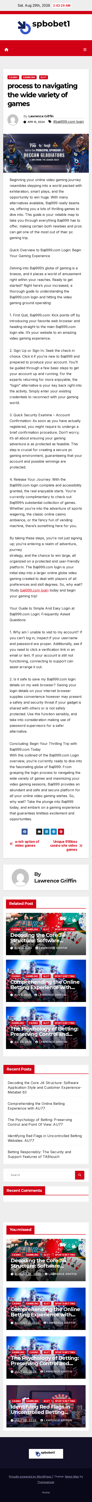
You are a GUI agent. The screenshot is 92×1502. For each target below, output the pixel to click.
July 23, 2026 (26, 1371)
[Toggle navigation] (85, 49)
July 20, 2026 (26, 1420)
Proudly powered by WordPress (30, 1476)
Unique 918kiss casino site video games (63, 846)
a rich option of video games (27, 844)
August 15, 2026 (28, 1274)
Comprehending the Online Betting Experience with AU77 (45, 987)
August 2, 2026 (28, 1322)
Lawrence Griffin (41, 116)
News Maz (72, 1476)
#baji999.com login (68, 121)
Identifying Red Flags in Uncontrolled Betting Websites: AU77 (40, 1412)
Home (46, 1492)
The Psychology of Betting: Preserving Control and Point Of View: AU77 (44, 1034)
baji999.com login (34, 590)
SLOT (43, 77)
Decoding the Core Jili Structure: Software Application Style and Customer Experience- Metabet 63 (45, 1087)
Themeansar (45, 1482)
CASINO (13, 77)
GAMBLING (29, 77)
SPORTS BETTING (65, 929)
